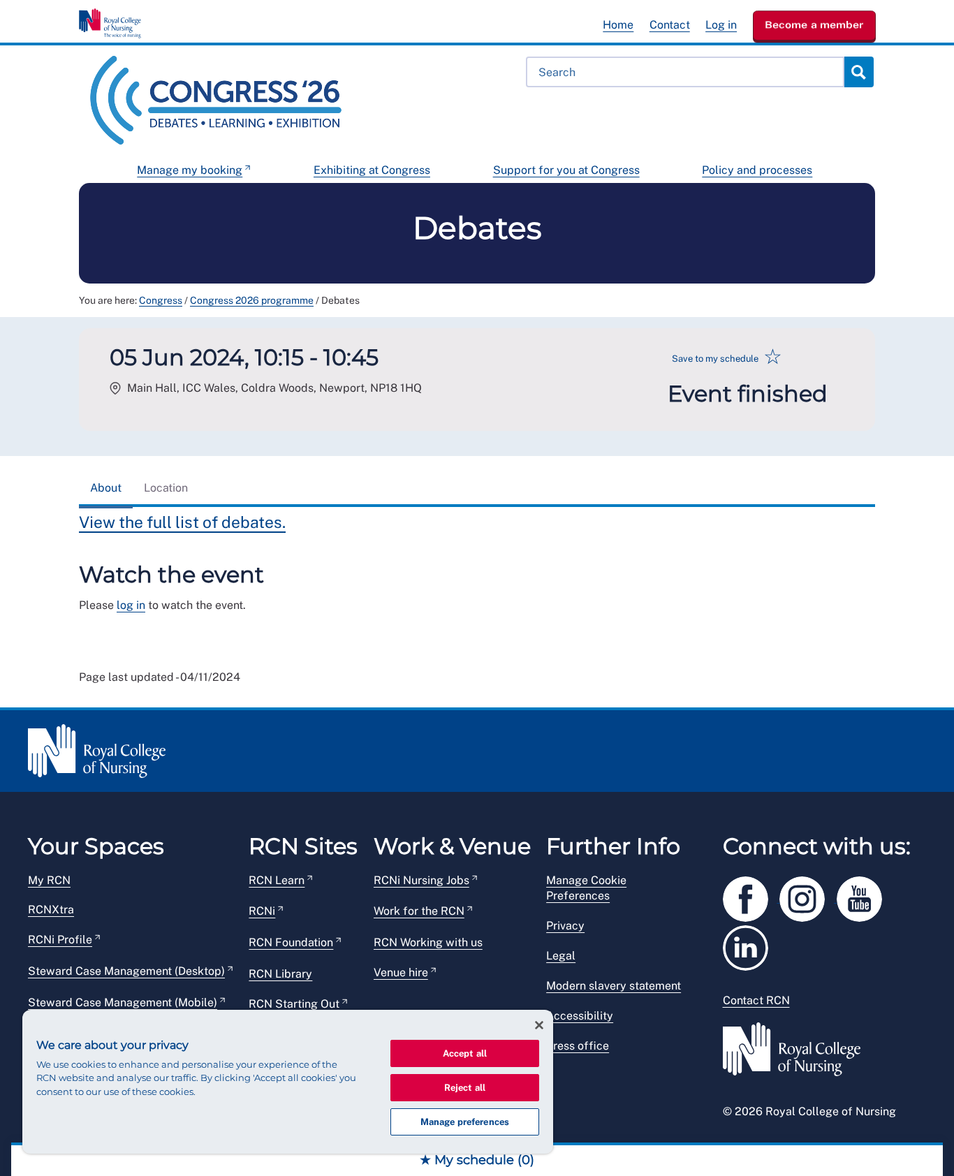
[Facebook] (751, 896)
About (106, 487)
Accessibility (579, 1015)
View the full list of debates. (182, 522)
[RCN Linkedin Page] (750, 945)
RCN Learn (276, 880)
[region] (287, 1082)
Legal (560, 955)
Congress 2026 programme (252, 300)
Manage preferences (464, 1122)
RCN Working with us (428, 942)
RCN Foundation (291, 942)
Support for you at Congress (566, 170)
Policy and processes (757, 170)
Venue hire (401, 972)
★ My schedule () (477, 1160)
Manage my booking (189, 170)
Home (618, 24)
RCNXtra (51, 909)
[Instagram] (808, 896)
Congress (160, 300)
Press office (577, 1045)
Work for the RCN (419, 911)
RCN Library (280, 973)
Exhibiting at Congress (372, 170)
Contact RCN (756, 1000)
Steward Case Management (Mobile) (122, 1002)
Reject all (464, 1087)
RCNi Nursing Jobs (421, 880)
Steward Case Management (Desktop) (126, 971)
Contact (670, 24)
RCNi (262, 911)
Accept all (465, 1053)
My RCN (49, 880)
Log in (721, 24)
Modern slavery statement (613, 985)
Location (166, 487)
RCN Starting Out (294, 1003)
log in (131, 605)
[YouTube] (864, 896)
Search (858, 72)
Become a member (814, 24)
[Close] (539, 1025)
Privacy (565, 925)
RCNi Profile (60, 939)
